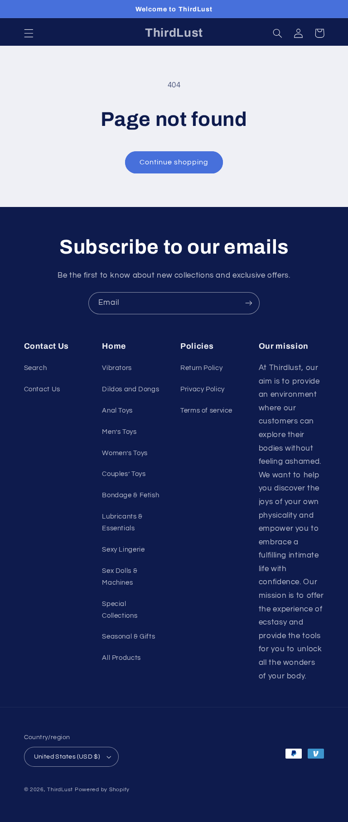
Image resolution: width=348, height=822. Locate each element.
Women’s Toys (125, 453)
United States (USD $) (67, 757)
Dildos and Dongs (130, 389)
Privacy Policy (202, 389)
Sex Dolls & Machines (119, 576)
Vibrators (117, 368)
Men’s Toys (119, 431)
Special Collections (119, 610)
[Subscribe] (248, 303)
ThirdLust (60, 789)
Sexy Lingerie (123, 549)
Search (35, 368)
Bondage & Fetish (130, 495)
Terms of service (206, 410)
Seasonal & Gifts (128, 636)
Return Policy (201, 368)
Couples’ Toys (123, 474)
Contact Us (42, 389)
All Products (121, 657)
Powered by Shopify (102, 789)
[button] (28, 33)
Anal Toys (117, 410)
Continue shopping (174, 162)
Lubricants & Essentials (122, 522)
